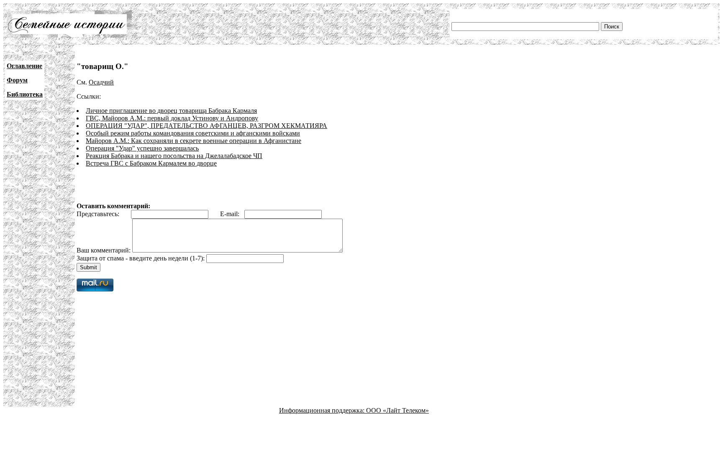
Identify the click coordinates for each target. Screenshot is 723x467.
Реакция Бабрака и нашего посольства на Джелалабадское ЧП (174, 155)
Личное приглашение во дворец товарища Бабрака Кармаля (171, 110)
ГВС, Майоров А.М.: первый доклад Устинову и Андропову (172, 118)
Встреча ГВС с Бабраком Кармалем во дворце (151, 163)
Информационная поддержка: (322, 410)
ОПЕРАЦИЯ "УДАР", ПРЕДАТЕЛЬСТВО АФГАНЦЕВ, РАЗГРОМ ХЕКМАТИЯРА (206, 125)
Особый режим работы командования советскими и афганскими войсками (193, 133)
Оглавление (24, 65)
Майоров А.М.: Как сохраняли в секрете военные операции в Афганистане (193, 140)
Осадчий (101, 82)
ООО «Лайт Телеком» (397, 410)
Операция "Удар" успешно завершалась (142, 148)
